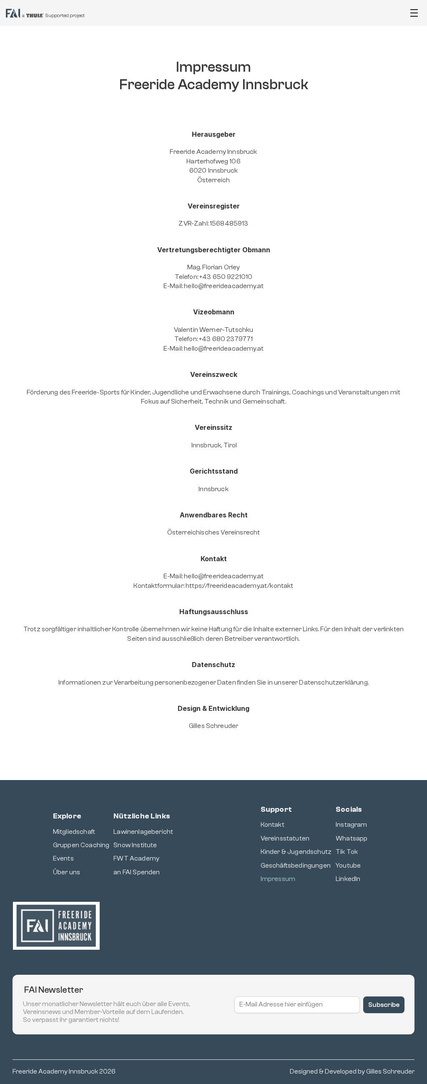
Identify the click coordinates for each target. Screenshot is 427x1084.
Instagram (351, 824)
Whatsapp (351, 838)
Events (63, 858)
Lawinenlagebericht (143, 832)
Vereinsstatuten (285, 838)
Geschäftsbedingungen (296, 865)
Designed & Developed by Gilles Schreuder (352, 1071)
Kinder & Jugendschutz (296, 852)
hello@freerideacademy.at (224, 286)
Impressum (278, 879)
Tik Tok (347, 852)
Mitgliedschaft (74, 832)
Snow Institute (135, 845)
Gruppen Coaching (81, 845)
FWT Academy (136, 858)
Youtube (348, 865)
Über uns (66, 872)
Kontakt (272, 824)
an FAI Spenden (136, 872)
